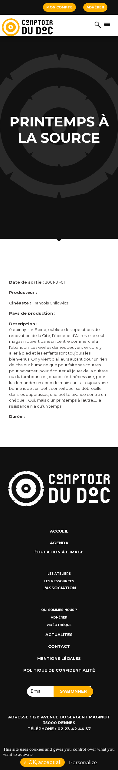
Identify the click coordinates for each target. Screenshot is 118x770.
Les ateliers (59, 574)
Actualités (59, 634)
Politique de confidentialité (59, 670)
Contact (59, 646)
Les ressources (59, 581)
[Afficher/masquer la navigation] (107, 24)
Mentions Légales (59, 658)
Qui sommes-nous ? (59, 610)
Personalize (83, 762)
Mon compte (59, 7)
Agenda (59, 542)
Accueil (59, 531)
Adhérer (95, 7)
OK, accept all (44, 762)
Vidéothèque (59, 625)
